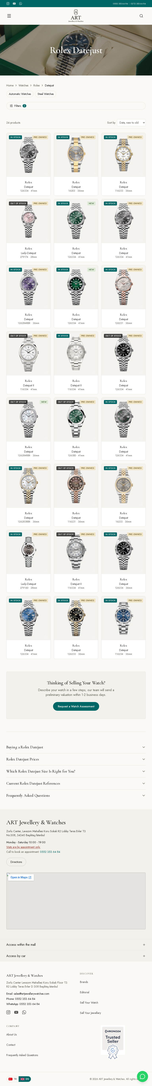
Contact (10, 1045)
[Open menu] (9, 15)
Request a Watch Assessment (76, 706)
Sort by (111, 123)
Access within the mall (21, 944)
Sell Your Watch (89, 1003)
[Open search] (141, 15)
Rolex (36, 85)
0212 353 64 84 (138, 3)
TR (15, 1079)
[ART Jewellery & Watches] (76, 16)
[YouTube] (14, 3)
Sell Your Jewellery (90, 1013)
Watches (23, 85)
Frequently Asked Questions (22, 1055)
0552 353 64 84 (120, 3)
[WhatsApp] (20, 3)
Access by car (16, 956)
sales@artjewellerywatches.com (31, 994)
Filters (19, 106)
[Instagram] (8, 3)
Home (9, 85)
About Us (11, 1034)
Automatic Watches (20, 94)
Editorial (84, 992)
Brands (84, 982)
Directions (16, 862)
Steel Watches (46, 94)
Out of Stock (18, 203)
